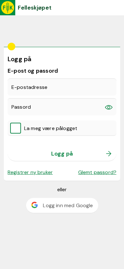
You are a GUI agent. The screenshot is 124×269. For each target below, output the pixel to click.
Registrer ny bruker (30, 172)
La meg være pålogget (50, 128)
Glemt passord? (97, 172)
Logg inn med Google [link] (68, 205)
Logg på (62, 153)
